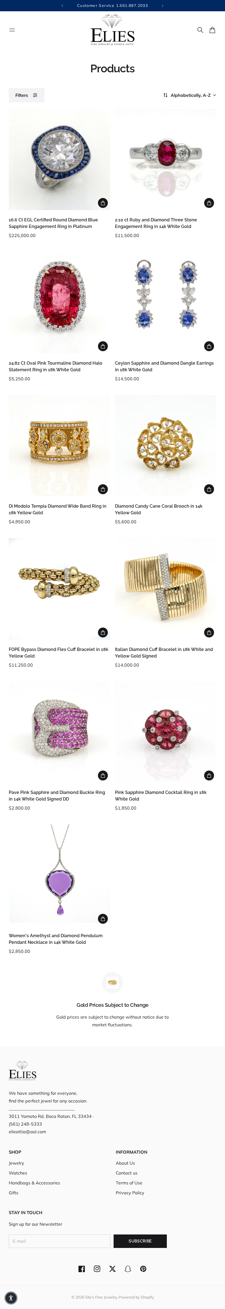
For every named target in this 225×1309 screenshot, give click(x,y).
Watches (18, 1173)
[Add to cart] (103, 203)
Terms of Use (129, 1183)
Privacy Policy (130, 1192)
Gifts (13, 1192)
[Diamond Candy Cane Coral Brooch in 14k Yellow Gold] (165, 446)
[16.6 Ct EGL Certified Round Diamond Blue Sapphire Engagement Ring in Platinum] (59, 159)
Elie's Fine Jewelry (101, 1297)
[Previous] (62, 5)
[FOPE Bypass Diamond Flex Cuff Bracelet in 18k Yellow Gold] (59, 589)
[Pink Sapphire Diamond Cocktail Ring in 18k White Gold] (165, 732)
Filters (21, 95)
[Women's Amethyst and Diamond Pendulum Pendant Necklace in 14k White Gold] (59, 875)
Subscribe (140, 1241)
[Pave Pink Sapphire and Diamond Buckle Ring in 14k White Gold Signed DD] (59, 732)
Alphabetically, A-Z (191, 95)
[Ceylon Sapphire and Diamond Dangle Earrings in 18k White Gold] (165, 302)
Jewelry (16, 1163)
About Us (125, 1163)
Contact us (126, 1173)
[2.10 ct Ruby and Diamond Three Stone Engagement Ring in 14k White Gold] (165, 159)
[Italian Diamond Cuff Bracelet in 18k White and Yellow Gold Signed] (165, 589)
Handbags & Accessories (34, 1183)
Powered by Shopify (136, 1297)
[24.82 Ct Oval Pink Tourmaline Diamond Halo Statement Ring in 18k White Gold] (59, 302)
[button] (11, 1298)
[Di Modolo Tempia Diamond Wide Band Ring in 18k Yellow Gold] (59, 446)
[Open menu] (12, 29)
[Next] (163, 5)
